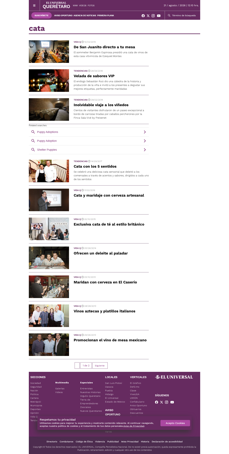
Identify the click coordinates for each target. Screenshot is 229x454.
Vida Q (77, 42)
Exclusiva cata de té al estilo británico (109, 224)
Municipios (36, 405)
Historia (145, 441)
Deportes (35, 409)
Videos (82, 5)
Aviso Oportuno (63, 15)
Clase (133, 390)
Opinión (34, 413)
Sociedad (35, 383)
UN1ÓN (134, 398)
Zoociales (85, 407)
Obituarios (135, 409)
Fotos (91, 5)
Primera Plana (105, 15)
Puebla (109, 390)
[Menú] (34, 5)
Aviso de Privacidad (133, 426)
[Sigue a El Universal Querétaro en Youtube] (160, 16)
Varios (108, 431)
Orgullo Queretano (90, 396)
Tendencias (81, 71)
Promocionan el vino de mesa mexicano (110, 340)
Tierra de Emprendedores (89, 401)
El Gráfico (135, 383)
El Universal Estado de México (115, 400)
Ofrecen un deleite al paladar (101, 253)
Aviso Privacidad (129, 441)
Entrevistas (86, 388)
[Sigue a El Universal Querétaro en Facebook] (144, 16)
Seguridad (36, 387)
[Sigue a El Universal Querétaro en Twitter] (149, 16)
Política (34, 394)
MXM (75, 5)
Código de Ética (84, 441)
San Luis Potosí (113, 383)
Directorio (52, 441)
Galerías (59, 388)
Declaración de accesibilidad (167, 441)
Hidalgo (109, 394)
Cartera (34, 398)
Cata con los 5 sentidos (95, 166)
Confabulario (137, 401)
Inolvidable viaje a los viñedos (101, 105)
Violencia (100, 441)
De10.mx (134, 387)
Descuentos (136, 413)
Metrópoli (35, 401)
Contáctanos (66, 441)
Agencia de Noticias (85, 15)
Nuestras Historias (90, 392)
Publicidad (113, 441)
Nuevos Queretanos (91, 411)
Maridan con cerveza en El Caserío (105, 282)
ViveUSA (134, 394)
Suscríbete (41, 15)
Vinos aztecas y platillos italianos (104, 311)
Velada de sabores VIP (94, 76)
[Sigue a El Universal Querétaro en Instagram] (154, 16)
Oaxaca (109, 387)
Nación (34, 390)
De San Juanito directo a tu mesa (104, 47)
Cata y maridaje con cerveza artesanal (109, 195)
